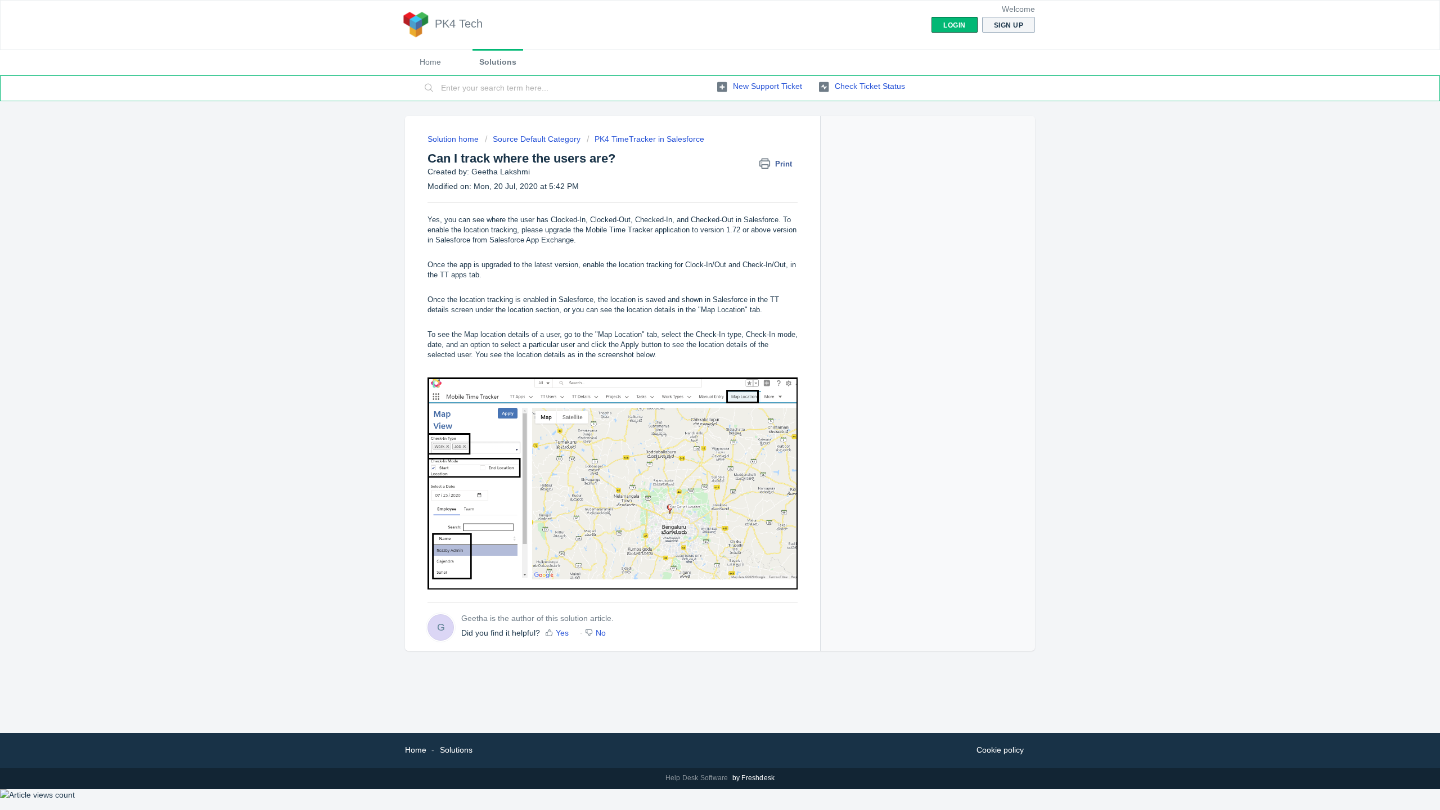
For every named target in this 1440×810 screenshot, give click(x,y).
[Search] (429, 88)
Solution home (454, 138)
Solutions (497, 61)
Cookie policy (1000, 749)
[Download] (699, 261)
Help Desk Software (697, 778)
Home (430, 61)
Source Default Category (536, 138)
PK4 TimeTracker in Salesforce (649, 138)
